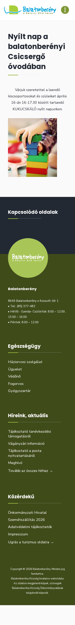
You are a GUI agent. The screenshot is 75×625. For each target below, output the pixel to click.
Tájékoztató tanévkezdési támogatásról (29, 434)
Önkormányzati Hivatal (27, 512)
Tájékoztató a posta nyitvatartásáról (24, 453)
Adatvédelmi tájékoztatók (30, 526)
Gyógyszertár (19, 390)
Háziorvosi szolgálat (25, 361)
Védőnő (14, 376)
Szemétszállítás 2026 (26, 519)
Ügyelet (15, 369)
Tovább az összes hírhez (30, 470)
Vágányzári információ (26, 443)
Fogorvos (16, 383)
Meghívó (15, 462)
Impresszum (18, 534)
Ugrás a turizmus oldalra (31, 542)
